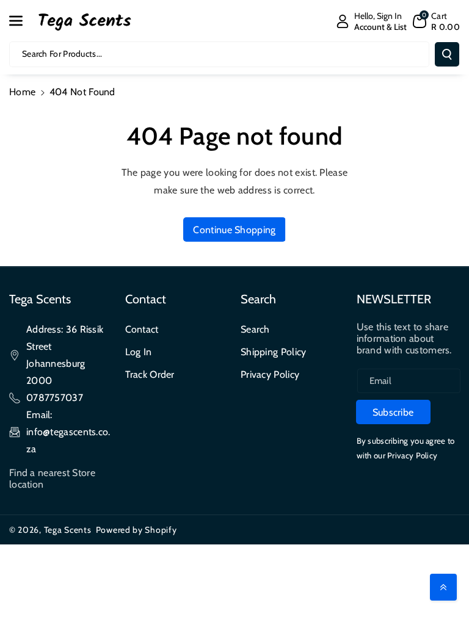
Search (255, 329)
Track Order (150, 374)
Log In (138, 352)
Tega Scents (68, 529)
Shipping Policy (274, 352)
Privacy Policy (270, 374)
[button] (22, 21)
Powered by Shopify (136, 529)
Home (22, 92)
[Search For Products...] (447, 54)
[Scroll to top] (443, 587)
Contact (142, 329)
